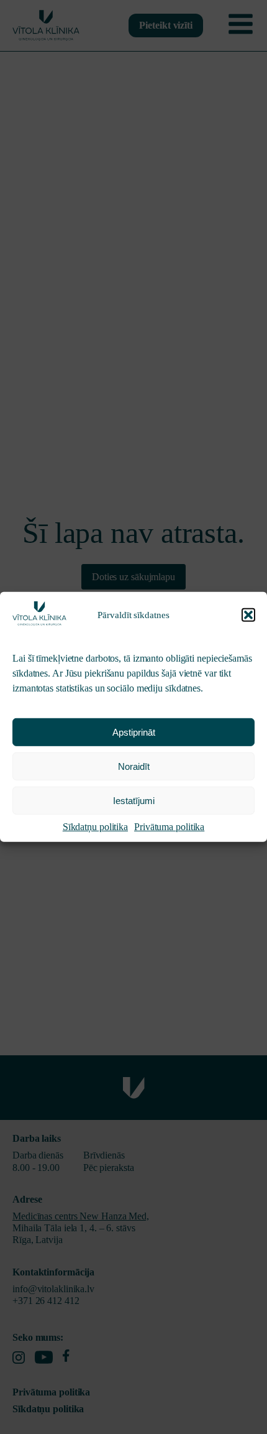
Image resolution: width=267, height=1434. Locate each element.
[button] (248, 615)
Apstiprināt (133, 732)
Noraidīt (134, 766)
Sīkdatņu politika (95, 826)
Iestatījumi (134, 800)
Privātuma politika (169, 826)
